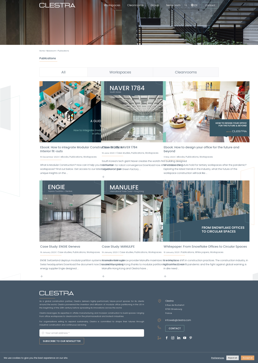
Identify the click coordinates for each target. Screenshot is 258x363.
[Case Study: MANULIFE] (144, 211)
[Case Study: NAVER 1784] (144, 111)
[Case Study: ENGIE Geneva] (82, 211)
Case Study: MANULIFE (118, 246)
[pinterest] (190, 337)
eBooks (65, 156)
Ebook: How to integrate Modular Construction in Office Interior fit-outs (81, 149)
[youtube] (184, 337)
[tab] (63, 72)
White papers (202, 252)
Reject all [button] (232, 357)
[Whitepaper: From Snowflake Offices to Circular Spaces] (206, 211)
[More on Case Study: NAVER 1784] (104, 177)
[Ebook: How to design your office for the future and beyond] (206, 111)
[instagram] (172, 337)
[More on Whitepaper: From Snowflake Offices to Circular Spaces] (166, 276)
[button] (186, 5)
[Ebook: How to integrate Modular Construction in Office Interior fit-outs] (82, 111)
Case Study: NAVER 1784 (119, 147)
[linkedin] (178, 337)
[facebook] (166, 337)
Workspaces (90, 156)
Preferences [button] (217, 358)
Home (42, 50)
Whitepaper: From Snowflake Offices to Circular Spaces (205, 246)
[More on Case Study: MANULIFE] (104, 276)
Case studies (123, 152)
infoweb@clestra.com (178, 320)
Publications (75, 156)
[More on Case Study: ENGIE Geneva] (42, 276)
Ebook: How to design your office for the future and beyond (201, 149)
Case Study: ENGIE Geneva (60, 246)
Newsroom (51, 50)
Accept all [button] (247, 357)
